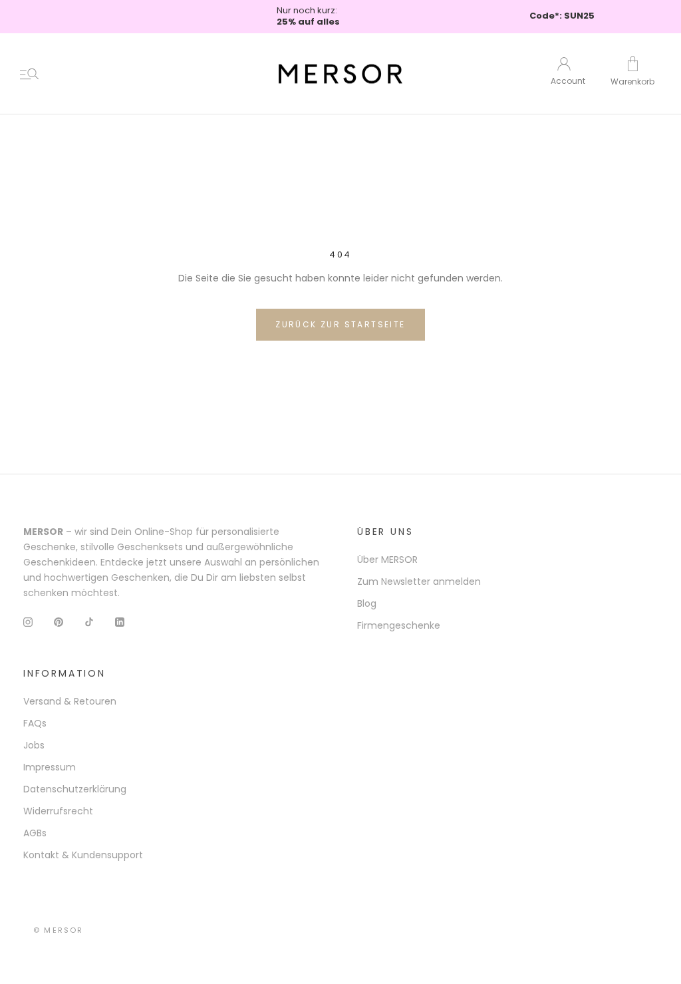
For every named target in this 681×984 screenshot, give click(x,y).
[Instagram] (28, 621)
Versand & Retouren (69, 701)
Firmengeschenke (398, 625)
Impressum (49, 767)
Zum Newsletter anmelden (419, 581)
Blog (366, 603)
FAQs (35, 723)
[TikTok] (89, 621)
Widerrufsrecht (58, 811)
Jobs (34, 745)
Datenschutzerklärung (74, 789)
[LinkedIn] (119, 621)
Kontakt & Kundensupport (83, 855)
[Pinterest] (58, 621)
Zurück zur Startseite (340, 324)
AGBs (35, 833)
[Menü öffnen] (29, 74)
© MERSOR (58, 930)
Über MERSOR (387, 559)
